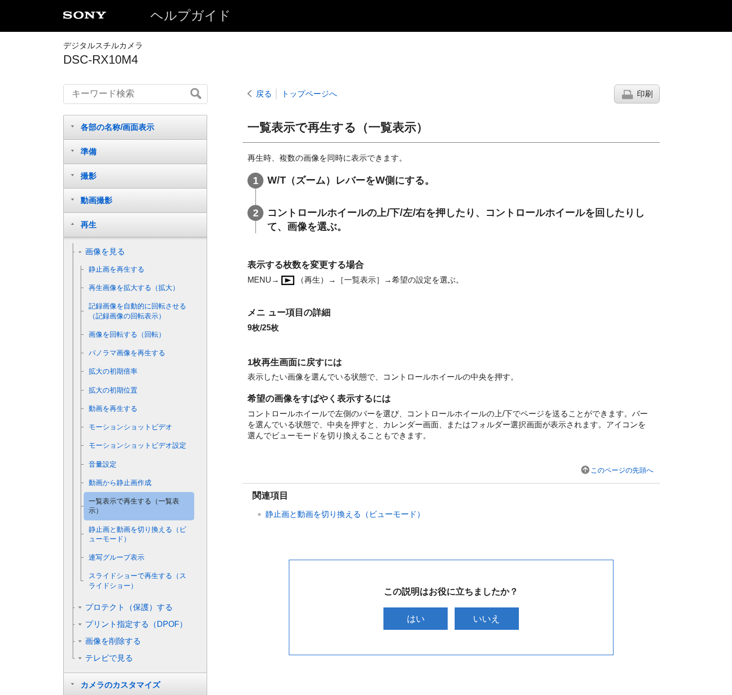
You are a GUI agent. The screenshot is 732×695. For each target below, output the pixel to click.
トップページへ (309, 94)
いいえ (486, 618)
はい (416, 618)
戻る (264, 94)
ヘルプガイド (190, 15)
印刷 (645, 94)
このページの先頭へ (622, 470)
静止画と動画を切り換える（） (345, 514)
